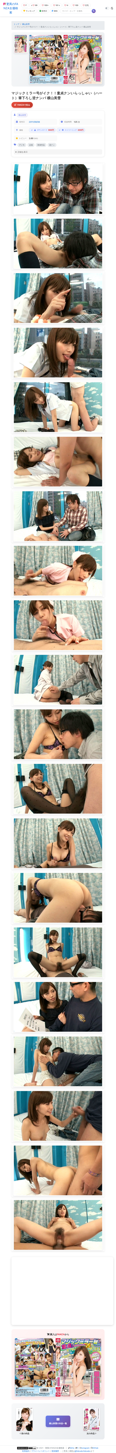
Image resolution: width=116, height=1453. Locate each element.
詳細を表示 (23, 152)
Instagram (85, 1448)
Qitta (72, 1448)
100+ (46, 5)
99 (36, 5)
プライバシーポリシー (40, 1451)
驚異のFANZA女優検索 (11, 8)
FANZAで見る (23, 105)
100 (76, 5)
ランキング (30, 11)
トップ (16, 24)
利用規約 (25, 1451)
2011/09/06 (34, 122)
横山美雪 (26, 24)
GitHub (95, 1448)
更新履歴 (55, 1451)
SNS (55, 11)
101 (57, 5)
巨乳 (87, 5)
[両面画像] (65, 59)
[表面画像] (21, 43)
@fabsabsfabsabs (82, 1451)
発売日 (44, 11)
